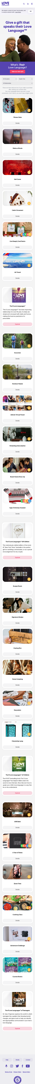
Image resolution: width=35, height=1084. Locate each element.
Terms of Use (8, 1072)
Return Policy (26, 1072)
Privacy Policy (17, 1072)
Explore (17, 324)
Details (18, 123)
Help (7, 1060)
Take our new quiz (17, 71)
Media (17, 1060)
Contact (28, 1060)
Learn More (18, 12)
